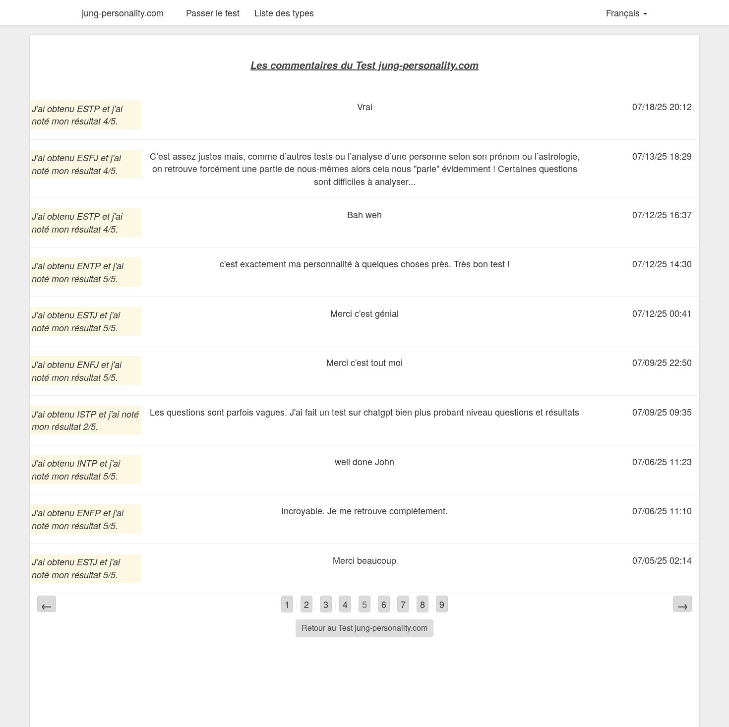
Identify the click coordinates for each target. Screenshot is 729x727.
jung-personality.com (123, 12)
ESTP (88, 108)
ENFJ (88, 364)
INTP (87, 463)
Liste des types (284, 12)
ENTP (89, 265)
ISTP (86, 414)
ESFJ (87, 157)
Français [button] (624, 12)
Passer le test (213, 12)
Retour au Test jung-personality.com (364, 627)
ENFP (89, 512)
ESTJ (87, 314)
